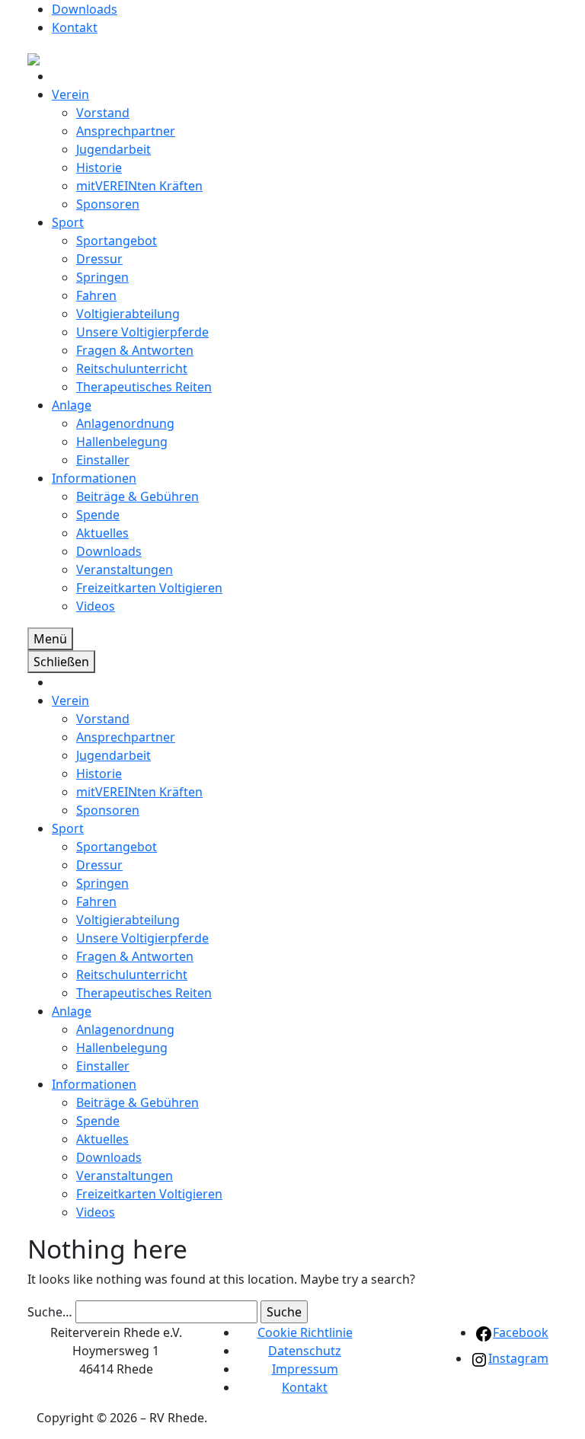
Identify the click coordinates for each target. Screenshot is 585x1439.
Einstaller (102, 459)
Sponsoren (107, 204)
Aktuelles (102, 533)
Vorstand (102, 112)
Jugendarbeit (113, 149)
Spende (98, 514)
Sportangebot (116, 240)
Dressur (99, 258)
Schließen (61, 661)
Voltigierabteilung (128, 313)
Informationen (94, 478)
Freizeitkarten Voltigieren (149, 587)
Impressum (305, 1369)
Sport (68, 222)
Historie (99, 167)
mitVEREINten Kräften (139, 185)
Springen (102, 277)
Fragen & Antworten (134, 350)
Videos (95, 606)
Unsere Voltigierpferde (142, 332)
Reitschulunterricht (131, 368)
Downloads (84, 9)
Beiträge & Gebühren (137, 496)
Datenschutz (304, 1350)
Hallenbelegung (122, 441)
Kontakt (75, 27)
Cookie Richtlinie (305, 1332)
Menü (50, 638)
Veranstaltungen (124, 569)
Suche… (49, 1311)
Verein (70, 94)
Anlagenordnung (125, 423)
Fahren (96, 295)
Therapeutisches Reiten (144, 386)
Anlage (71, 405)
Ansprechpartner (125, 131)
